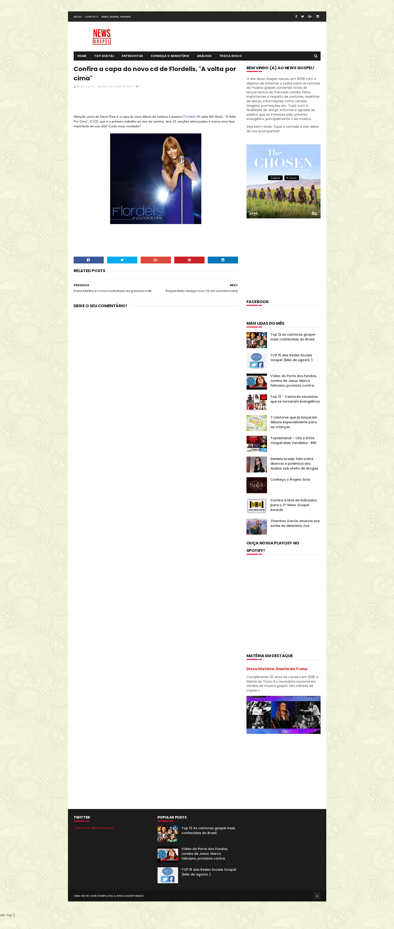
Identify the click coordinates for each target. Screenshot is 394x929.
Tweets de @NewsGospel (94, 828)
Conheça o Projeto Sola (290, 479)
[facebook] (296, 16)
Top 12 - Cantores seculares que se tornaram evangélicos (295, 399)
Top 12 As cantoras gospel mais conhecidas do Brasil (292, 337)
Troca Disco (230, 56)
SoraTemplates (102, 896)
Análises (204, 56)
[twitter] (303, 16)
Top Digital (104, 56)
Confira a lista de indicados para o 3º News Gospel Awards (293, 505)
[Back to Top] (317, 895)
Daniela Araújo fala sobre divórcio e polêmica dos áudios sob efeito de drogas (294, 464)
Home (82, 56)
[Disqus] (156, 371)
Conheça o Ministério (170, 56)
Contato (91, 16)
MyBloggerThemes (130, 896)
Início (78, 16)
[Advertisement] (157, 102)
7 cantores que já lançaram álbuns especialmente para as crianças (293, 422)
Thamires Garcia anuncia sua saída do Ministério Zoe (295, 523)
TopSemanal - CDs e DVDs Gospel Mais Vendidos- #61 (293, 440)
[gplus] (310, 16)
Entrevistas (132, 56)
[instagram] (318, 16)
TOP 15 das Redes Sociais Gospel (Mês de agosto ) (291, 357)
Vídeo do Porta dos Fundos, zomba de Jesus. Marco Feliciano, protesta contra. (293, 381)
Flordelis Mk (192, 116)
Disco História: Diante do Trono (276, 668)
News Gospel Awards (116, 16)
